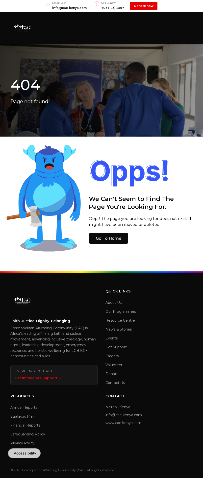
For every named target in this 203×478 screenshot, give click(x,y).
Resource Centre (120, 320)
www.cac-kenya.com (123, 423)
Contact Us (115, 383)
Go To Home (108, 238)
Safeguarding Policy (27, 434)
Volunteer (113, 365)
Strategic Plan (22, 416)
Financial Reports (25, 425)
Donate (112, 374)
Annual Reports (23, 407)
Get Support (116, 347)
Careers (112, 356)
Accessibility (25, 453)
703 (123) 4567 (112, 8)
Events (111, 338)
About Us (113, 302)
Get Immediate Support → (38, 378)
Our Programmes (120, 311)
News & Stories (118, 329)
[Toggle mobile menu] (191, 28)
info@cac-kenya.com (69, 8)
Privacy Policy (22, 443)
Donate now (143, 6)
